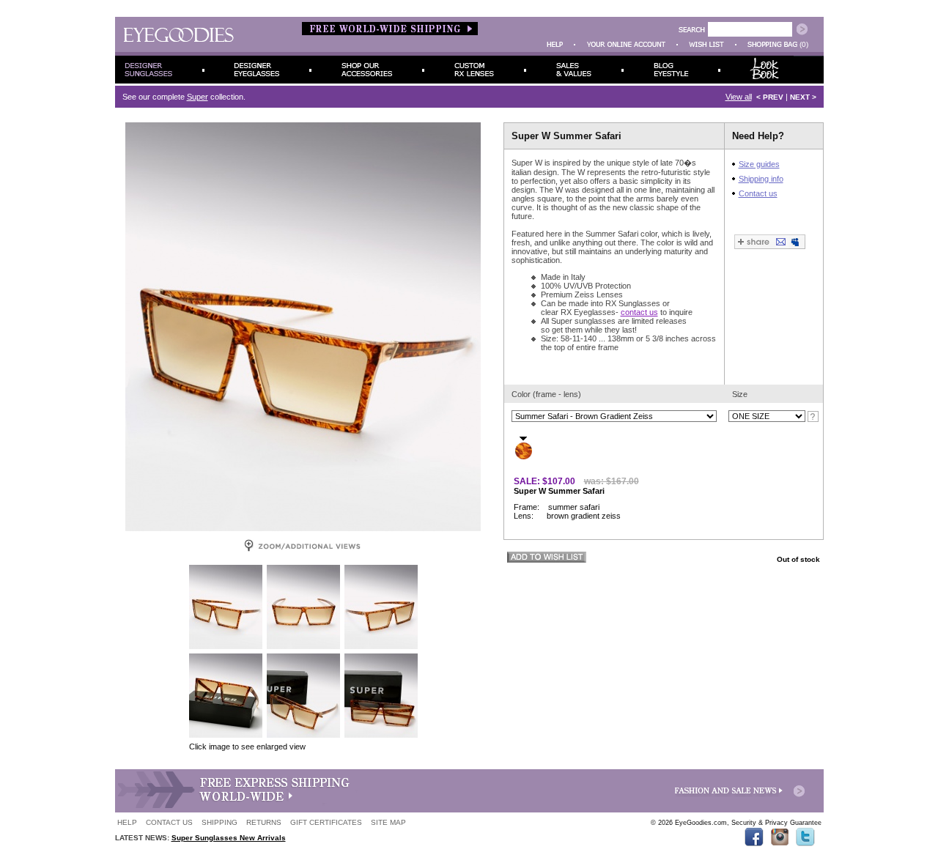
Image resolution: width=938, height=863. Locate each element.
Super (197, 96)
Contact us (758, 193)
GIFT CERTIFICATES (326, 822)
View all (738, 96)
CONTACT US (169, 822)
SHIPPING (219, 822)
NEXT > (803, 97)
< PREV (769, 97)
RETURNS (263, 822)
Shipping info (761, 178)
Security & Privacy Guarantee (776, 822)
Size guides (759, 164)
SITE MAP (388, 822)
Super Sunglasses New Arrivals (228, 838)
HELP (127, 822)
